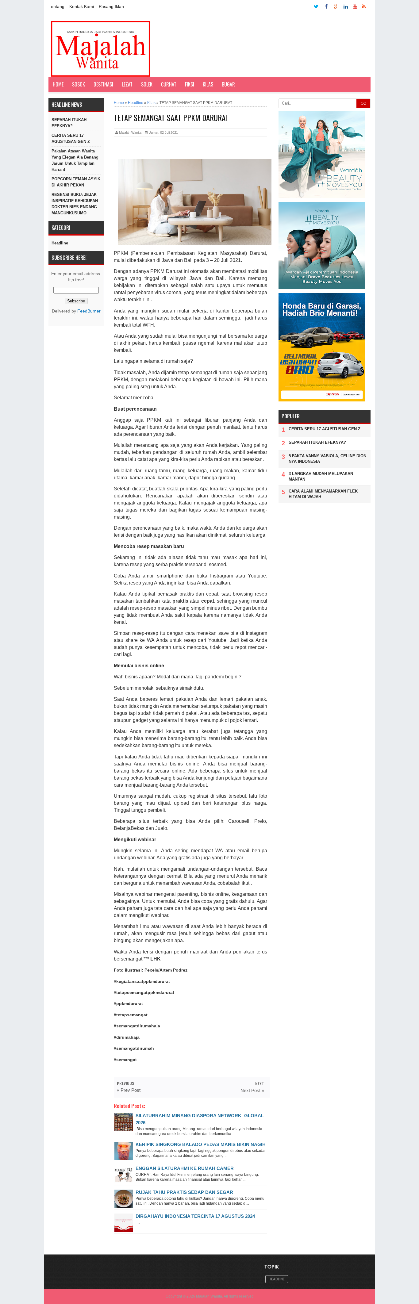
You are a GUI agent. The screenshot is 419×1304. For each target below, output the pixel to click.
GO (363, 103)
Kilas (208, 84)
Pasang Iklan (111, 6)
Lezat (127, 84)
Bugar (228, 84)
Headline (60, 243)
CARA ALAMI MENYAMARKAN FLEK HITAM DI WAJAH (323, 494)
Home (58, 84)
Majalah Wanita (209, 1296)
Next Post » (252, 1090)
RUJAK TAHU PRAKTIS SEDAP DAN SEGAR (184, 1192)
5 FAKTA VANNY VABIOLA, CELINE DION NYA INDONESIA (327, 459)
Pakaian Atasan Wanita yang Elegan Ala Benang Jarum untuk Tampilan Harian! (75, 160)
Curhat (168, 84)
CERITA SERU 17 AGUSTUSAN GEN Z (71, 138)
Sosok (78, 84)
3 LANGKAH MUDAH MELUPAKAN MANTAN (321, 476)
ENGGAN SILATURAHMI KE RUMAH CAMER (185, 1168)
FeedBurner (89, 311)
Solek (146, 84)
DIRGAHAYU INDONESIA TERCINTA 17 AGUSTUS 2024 (195, 1216)
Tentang (56, 6)
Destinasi (103, 84)
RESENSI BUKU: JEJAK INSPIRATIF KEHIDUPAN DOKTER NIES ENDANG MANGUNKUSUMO (75, 203)
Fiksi (189, 84)
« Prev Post (128, 1090)
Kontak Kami (81, 6)
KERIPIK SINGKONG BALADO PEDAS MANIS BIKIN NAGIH (201, 1144)
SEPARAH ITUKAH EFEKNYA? (69, 122)
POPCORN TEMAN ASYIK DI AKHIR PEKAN (76, 182)
